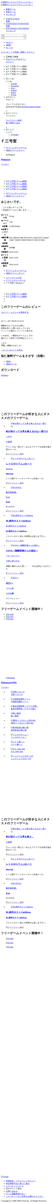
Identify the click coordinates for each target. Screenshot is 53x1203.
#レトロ (9, 48)
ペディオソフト (13, 556)
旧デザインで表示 (14, 1189)
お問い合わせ (12, 1191)
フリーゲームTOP (14, 278)
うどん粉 (10, 588)
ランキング (11, 14)
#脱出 (8, 361)
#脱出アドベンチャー (15, 150)
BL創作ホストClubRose (16, 526)
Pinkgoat (5, 159)
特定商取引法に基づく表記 (18, 1183)
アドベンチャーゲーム (16, 280)
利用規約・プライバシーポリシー (20, 1181)
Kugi (8, 497)
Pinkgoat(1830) (9, 682)
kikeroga (9, 469)
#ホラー (9, 42)
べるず (9, 436)
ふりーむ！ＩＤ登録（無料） (14, 52)
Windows (4, 375)
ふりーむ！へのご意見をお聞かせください (24, 1196)
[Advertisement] (19, 393)
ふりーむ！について (15, 1186)
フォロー (5, 164)
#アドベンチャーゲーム (16, 148)
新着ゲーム (11, 9)
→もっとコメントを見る (12, 350)
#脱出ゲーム (11, 364)
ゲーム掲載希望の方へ (16, 1194)
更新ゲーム (11, 12)
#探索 (8, 45)
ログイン (31, 52)
